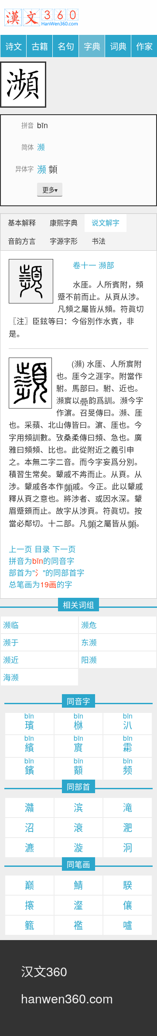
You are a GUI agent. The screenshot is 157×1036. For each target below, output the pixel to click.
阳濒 (89, 659)
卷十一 (84, 264)
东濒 (89, 642)
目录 (42, 548)
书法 (99, 241)
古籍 (39, 46)
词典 (118, 46)
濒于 (11, 642)
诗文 (13, 46)
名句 (66, 46)
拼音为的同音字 (42, 560)
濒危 (89, 624)
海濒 (11, 676)
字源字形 (64, 241)
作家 (144, 46)
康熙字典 (64, 223)
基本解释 (22, 223)
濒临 (11, 624)
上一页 (20, 548)
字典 (92, 46)
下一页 (64, 548)
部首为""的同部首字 (47, 572)
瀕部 (106, 264)
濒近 (11, 659)
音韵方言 (22, 241)
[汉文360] (41, 15)
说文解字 (105, 223)
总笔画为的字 (40, 584)
